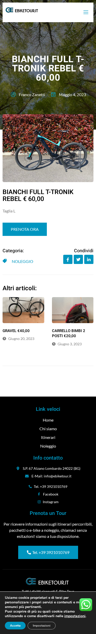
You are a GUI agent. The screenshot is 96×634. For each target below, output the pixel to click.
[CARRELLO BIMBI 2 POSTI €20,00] (73, 310)
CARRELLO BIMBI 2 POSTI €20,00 (68, 333)
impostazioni (75, 616)
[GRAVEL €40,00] (23, 310)
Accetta (15, 626)
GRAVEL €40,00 (16, 331)
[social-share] (67, 259)
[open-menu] (85, 12)
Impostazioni (41, 626)
